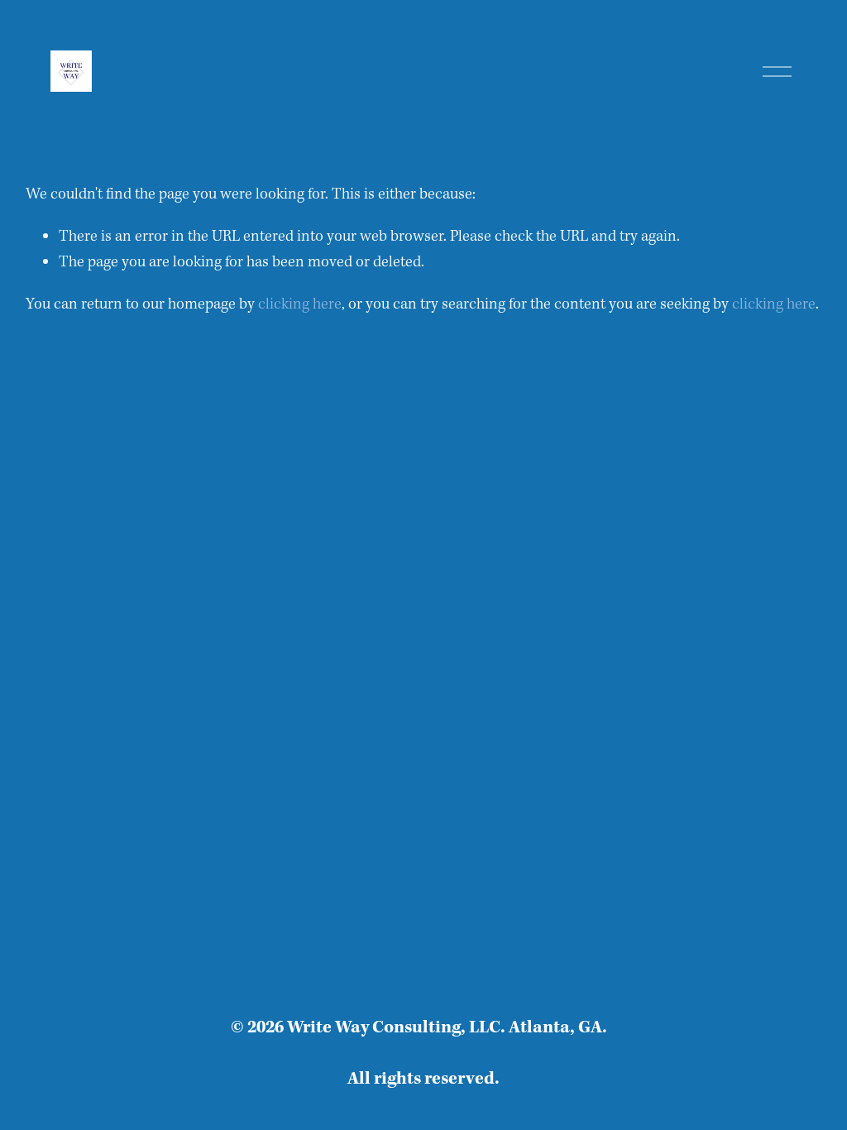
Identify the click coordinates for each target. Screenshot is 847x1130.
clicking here (300, 304)
